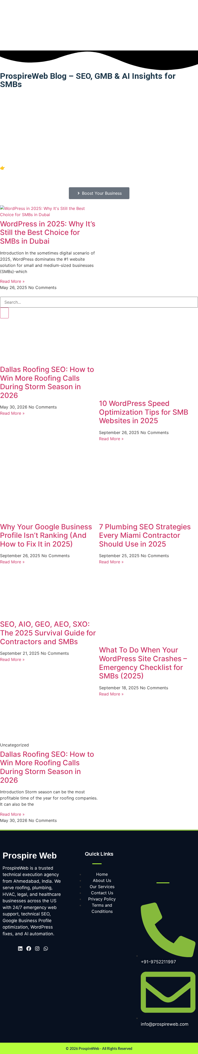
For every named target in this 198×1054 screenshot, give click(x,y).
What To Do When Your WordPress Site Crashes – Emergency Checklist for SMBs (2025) (143, 662)
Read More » (12, 281)
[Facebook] (28, 948)
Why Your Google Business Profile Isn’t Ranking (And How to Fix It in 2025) (46, 535)
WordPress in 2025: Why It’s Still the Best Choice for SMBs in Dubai (47, 232)
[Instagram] (37, 948)
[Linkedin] (20, 948)
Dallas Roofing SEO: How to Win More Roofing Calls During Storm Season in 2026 (47, 382)
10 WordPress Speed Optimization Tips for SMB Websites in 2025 (143, 412)
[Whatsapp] (45, 948)
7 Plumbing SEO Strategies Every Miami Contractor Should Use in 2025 (145, 535)
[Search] (4, 313)
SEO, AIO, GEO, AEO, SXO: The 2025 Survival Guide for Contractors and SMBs (48, 633)
